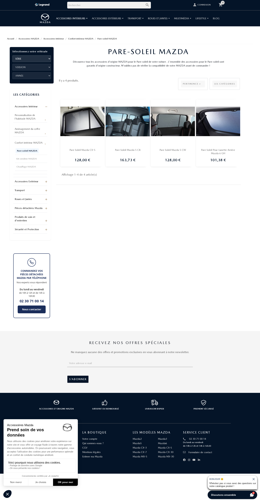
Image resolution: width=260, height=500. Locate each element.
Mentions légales (91, 452)
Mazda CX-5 (165, 447)
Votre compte (89, 438)
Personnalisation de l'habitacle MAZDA (25, 117)
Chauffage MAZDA (26, 166)
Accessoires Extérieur (26, 181)
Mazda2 (137, 438)
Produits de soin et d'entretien (25, 218)
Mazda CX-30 (165, 452)
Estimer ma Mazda (92, 456)
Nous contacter (31, 309)
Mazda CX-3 (140, 447)
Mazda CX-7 (140, 452)
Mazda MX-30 (166, 456)
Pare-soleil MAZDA (27, 150)
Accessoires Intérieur (26, 106)
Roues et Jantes (23, 199)
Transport (20, 190)
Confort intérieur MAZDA (28, 142)
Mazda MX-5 (140, 456)
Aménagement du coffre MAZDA (27, 130)
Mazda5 (137, 443)
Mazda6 (162, 443)
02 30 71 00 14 (32, 301)
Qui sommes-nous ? (93, 443)
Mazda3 (162, 438)
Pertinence (192, 84)
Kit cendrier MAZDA (26, 158)
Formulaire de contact (200, 452)
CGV (84, 447)
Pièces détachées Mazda (28, 208)
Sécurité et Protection (27, 229)
